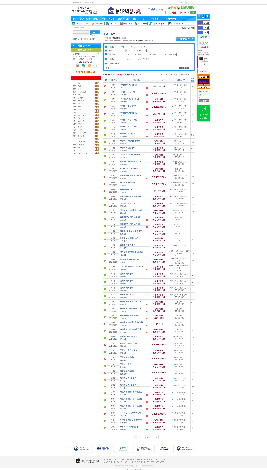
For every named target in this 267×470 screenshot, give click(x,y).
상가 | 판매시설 (78, 118)
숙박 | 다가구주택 (79, 133)
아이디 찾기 (84, 39)
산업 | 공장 (77, 147)
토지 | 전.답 (77, 86)
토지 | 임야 (77, 89)
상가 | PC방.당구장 (80, 112)
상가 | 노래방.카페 (79, 115)
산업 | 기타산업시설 (80, 153)
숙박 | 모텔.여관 (79, 142)
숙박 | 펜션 (77, 139)
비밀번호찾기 (93, 39)
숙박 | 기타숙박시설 (80, 144)
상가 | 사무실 (78, 109)
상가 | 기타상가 (78, 124)
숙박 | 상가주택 (78, 130)
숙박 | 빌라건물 (78, 136)
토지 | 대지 (77, 83)
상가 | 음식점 (78, 104)
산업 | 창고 (77, 150)
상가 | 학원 (77, 106)
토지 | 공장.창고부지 (80, 92)
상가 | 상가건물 (78, 121)
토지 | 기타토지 (78, 95)
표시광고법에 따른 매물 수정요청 (85, 56)
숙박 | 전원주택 (78, 127)
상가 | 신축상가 (78, 98)
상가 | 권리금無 (78, 101)
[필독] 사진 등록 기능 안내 (82, 59)
